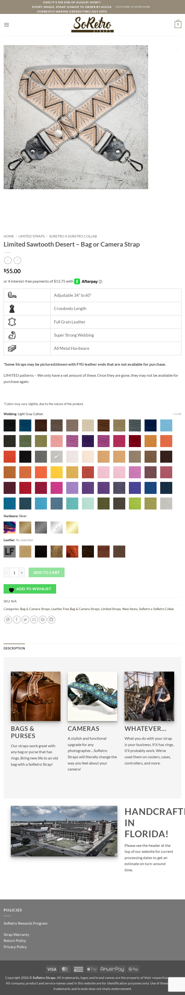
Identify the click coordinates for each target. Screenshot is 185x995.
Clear (177, 413)
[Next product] (8, 260)
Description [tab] (14, 648)
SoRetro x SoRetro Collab (73, 236)
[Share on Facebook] (17, 620)
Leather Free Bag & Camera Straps (75, 609)
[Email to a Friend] (34, 620)
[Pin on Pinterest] (43, 620)
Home (9, 236)
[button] (6, 24)
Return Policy (15, 940)
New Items (130, 609)
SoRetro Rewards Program (25, 923)
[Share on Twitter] (25, 620)
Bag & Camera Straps (35, 609)
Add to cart (46, 572)
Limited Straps (32, 236)
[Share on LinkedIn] (51, 620)
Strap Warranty (16, 934)
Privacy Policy (15, 946)
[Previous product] (17, 260)
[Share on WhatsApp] (8, 620)
